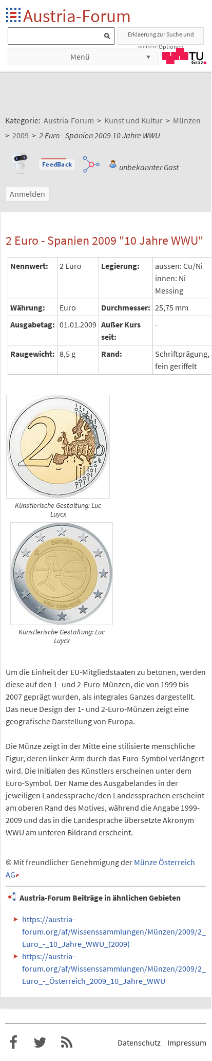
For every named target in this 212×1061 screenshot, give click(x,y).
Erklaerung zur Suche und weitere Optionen (161, 37)
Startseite (14, 16)
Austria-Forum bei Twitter (40, 1042)
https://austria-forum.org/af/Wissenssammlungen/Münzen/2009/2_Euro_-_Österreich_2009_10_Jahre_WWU (114, 968)
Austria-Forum (77, 15)
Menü (80, 56)
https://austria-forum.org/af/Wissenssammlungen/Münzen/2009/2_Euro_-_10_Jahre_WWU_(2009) (114, 931)
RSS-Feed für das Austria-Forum (67, 1042)
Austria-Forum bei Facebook (13, 1042)
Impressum (186, 1042)
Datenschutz (139, 1042)
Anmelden (27, 194)
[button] (57, 164)
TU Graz (184, 56)
